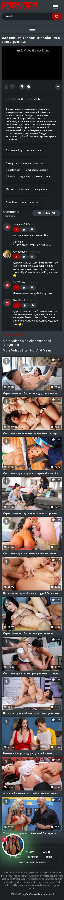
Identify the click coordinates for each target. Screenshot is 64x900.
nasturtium (14, 170)
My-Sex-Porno (29, 894)
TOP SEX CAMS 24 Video (32, 862)
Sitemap (15, 857)
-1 (32, 229)
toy (48, 176)
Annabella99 (20, 251)
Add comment (46, 213)
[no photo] (7, 227)
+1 (24, 229)
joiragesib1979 (21, 224)
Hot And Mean (34, 150)
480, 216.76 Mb (30, 202)
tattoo (38, 176)
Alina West (25, 189)
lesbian (27, 163)
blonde (11, 176)
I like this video (6, 86)
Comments (11, 212)
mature (39, 163)
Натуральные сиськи (36, 170)
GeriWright (19, 282)
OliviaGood (19, 300)
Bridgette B (41, 189)
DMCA (49, 857)
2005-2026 (16, 894)
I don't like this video (12, 86)
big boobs (25, 176)
